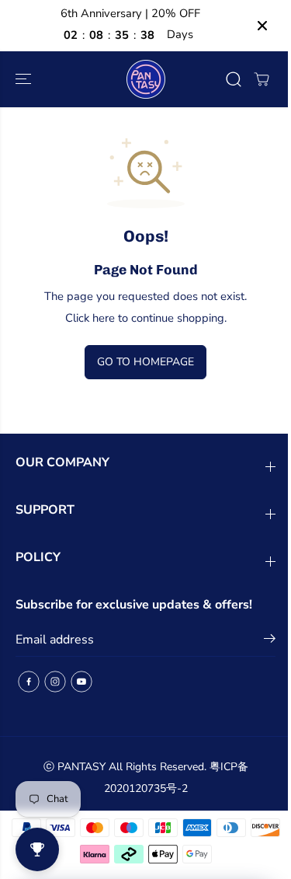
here (99, 318)
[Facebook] (29, 681)
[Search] (226, 79)
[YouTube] (81, 681)
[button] (25, 79)
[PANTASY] (142, 79)
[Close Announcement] (254, 25)
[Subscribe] (262, 641)
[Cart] (254, 79)
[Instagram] (55, 681)
